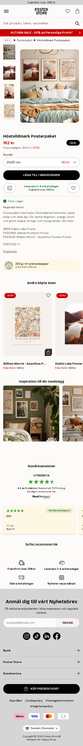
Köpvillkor (16, 700)
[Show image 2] (9, 71)
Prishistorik (10, 251)
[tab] (68, 11)
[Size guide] (9, 188)
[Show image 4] (9, 111)
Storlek (8, 154)
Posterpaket (24, 40)
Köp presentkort (44, 688)
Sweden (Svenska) (42, 728)
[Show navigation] (6, 11)
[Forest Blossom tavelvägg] (31, 413)
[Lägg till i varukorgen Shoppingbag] (48, 352)
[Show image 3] (9, 91)
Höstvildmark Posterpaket (53, 40)
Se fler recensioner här (41, 544)
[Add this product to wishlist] (73, 188)
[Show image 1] (9, 52)
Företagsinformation (60, 700)
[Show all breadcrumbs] (7, 40)
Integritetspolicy (41, 706)
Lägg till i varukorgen (41, 175)
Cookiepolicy (34, 700)
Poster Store (50, 736)
